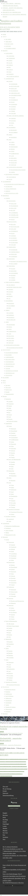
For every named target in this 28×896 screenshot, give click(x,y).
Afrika (10, 134)
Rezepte (5, 50)
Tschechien (14, 242)
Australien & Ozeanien (15, 167)
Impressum (5, 793)
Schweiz (13, 106)
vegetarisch (12, 177)
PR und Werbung (7, 789)
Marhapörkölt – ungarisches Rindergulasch (10, 745)
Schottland (14, 217)
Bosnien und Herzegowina (19, 261)
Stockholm (5, 837)
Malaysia (11, 336)
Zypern (13, 280)
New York (5, 832)
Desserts (11, 74)
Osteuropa (11, 258)
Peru (9, 308)
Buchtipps (6, 377)
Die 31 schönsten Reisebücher (10, 847)
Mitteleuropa (12, 221)
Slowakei (14, 238)
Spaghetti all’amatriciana (12, 12)
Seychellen (11, 319)
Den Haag (5, 819)
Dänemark (14, 84)
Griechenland (15, 93)
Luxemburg (14, 212)
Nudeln (10, 65)
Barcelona (5, 815)
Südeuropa (11, 266)
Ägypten (10, 313)
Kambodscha (15, 153)
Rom (4, 835)
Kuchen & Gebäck (13, 76)
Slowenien (14, 240)
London (5, 826)
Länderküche (9, 78)
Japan (12, 151)
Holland (13, 208)
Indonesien (14, 146)
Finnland (14, 88)
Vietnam (13, 165)
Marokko (14, 137)
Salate (10, 62)
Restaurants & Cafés (11, 193)
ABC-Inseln (11, 285)
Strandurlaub (10, 364)
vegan (10, 179)
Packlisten (8, 375)
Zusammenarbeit (10, 48)
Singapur (13, 158)
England (13, 203)
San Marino (14, 273)
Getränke (11, 56)
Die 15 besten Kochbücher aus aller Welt (13, 849)
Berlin (4, 817)
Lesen (2, 731)
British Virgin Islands (15, 287)
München (5, 830)
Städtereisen (9, 361)
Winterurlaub (9, 373)
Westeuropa (12, 201)
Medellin (5, 828)
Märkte (7, 191)
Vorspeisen (11, 58)
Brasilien (14, 130)
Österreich (14, 99)
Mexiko (10, 296)
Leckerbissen (7, 181)
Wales (13, 219)
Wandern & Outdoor (11, 370)
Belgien (13, 224)
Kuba (12, 123)
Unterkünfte (9, 366)
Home (4, 34)
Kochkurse (8, 186)
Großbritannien (16, 95)
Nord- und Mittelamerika (16, 115)
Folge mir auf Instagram (14, 806)
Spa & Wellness (9, 359)
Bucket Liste (9, 43)
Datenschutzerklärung (8, 795)
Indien (13, 144)
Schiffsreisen (9, 357)
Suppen (10, 60)
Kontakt (8, 46)
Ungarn (13, 113)
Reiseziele (6, 195)
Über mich (8, 41)
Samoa (13, 172)
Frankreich (14, 90)
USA (12, 125)
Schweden (14, 104)
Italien (13, 97)
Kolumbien (14, 132)
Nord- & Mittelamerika (12, 282)
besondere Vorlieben (12, 174)
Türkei (13, 111)
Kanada (13, 120)
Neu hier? (8, 39)
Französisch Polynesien (18, 169)
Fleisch (10, 69)
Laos (12, 156)
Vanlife (7, 368)
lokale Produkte (10, 188)
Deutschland (15, 86)
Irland (13, 210)
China (12, 142)
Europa (10, 81)
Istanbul (5, 821)
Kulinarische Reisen (11, 352)
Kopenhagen (6, 824)
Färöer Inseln (15, 252)
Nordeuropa (12, 247)
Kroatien (13, 271)
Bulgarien (14, 263)
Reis (9, 67)
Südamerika (12, 127)
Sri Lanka (14, 160)
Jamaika (13, 118)
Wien (4, 839)
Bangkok (5, 813)
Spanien (13, 109)
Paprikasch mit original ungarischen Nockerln (11, 733)
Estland (13, 229)
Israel (13, 149)
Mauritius (11, 317)
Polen (12, 102)
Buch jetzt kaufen (6, 776)
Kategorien (9, 53)
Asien (9, 139)
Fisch (9, 71)
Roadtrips (8, 355)
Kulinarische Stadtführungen (14, 184)
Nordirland (14, 215)
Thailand (14, 162)
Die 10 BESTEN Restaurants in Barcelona (13, 882)
